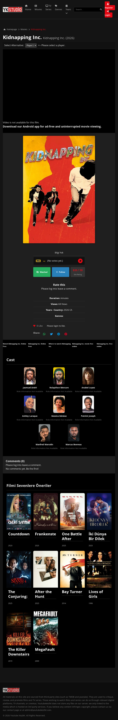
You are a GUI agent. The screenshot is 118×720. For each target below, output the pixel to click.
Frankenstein (47, 533)
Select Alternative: (14, 45)
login (56, 325)
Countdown (19, 533)
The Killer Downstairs (18, 652)
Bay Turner (72, 591)
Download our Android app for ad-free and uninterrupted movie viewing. (52, 126)
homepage (11, 29)
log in (52, 288)
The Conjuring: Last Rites (17, 596)
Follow (62, 272)
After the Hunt (43, 594)
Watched (43, 272)
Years (68, 9)
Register (109, 7)
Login (107, 15)
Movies (24, 29)
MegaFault (45, 649)
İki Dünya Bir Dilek (97, 536)
